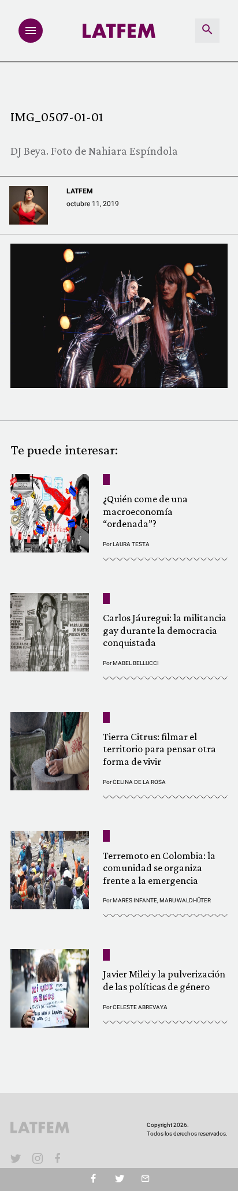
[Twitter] (119, 1179)
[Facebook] (59, 1158)
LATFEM (79, 191)
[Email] (145, 1179)
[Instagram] (37, 1158)
